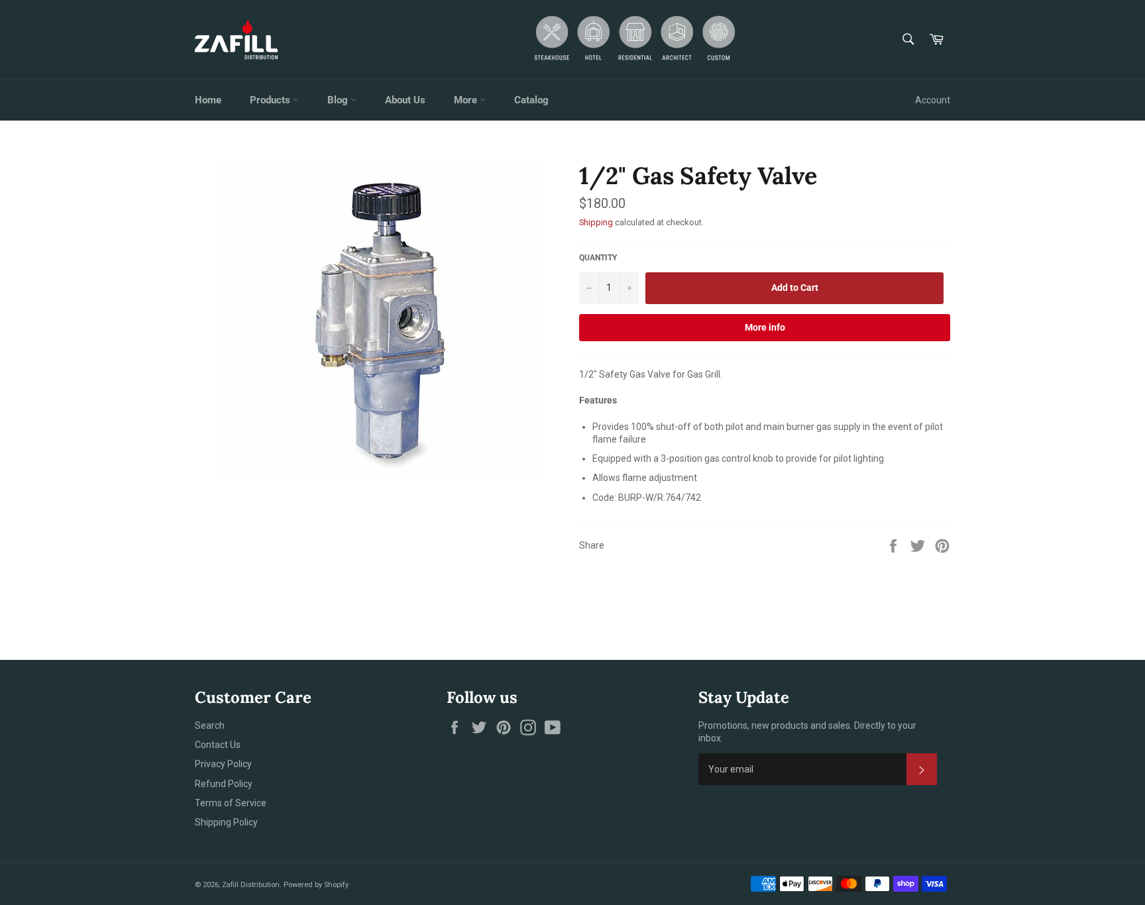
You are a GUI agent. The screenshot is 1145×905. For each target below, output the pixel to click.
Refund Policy (223, 783)
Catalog (531, 100)
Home (208, 100)
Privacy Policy (223, 764)
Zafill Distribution (251, 884)
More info (765, 327)
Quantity (598, 257)
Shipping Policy (226, 822)
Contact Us (218, 744)
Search (210, 725)
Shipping (596, 222)
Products (271, 100)
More (467, 100)
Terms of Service (230, 803)
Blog (339, 100)
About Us (405, 100)
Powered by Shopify (316, 884)
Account (932, 100)
